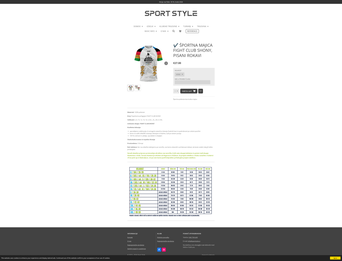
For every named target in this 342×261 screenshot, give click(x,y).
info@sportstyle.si (194, 241)
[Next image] (166, 63)
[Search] (173, 31)
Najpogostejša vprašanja (135, 245)
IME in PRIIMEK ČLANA (182, 79)
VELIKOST (178, 70)
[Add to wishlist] (200, 91)
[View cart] (180, 31)
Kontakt (130, 237)
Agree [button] (335, 258)
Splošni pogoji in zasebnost (136, 249)
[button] (130, 88)
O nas (129, 241)
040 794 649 (193, 237)
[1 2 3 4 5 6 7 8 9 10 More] (176, 91)
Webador (212, 255)
